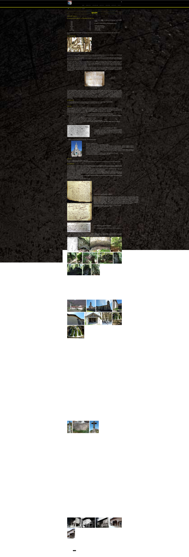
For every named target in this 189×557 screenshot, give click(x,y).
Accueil (71, 8)
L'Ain (83, 5)
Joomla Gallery (91, 276)
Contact (119, 5)
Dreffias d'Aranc (72, 515)
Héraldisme (108, 5)
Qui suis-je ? (102, 5)
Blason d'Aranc (72, 451)
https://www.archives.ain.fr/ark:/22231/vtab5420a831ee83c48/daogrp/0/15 (78, 440)
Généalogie (88, 5)
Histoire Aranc (72, 16)
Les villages (79, 8)
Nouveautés (114, 5)
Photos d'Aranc (72, 485)
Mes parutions (95, 5)
